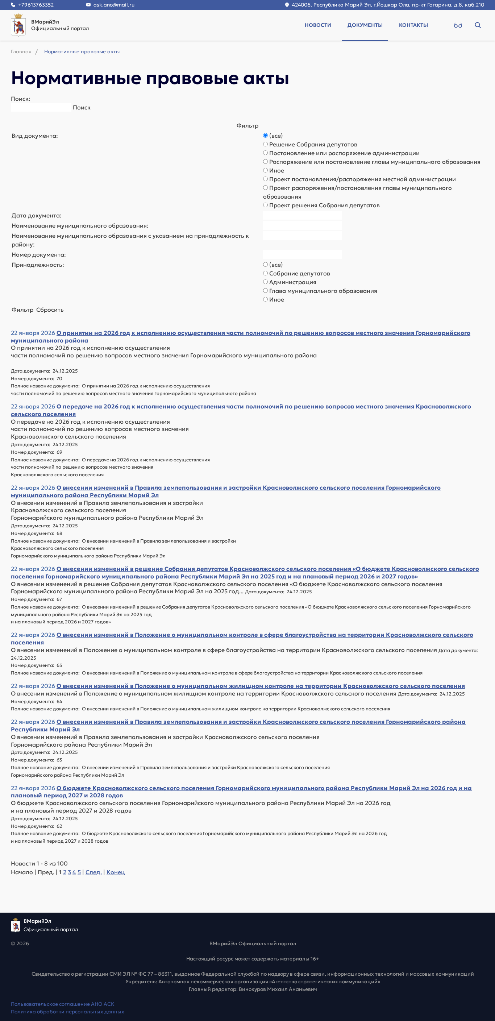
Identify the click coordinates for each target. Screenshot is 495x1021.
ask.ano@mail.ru (113, 4)
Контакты (413, 25)
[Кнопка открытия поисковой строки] (477, 25)
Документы (365, 25)
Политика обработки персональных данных (67, 1011)
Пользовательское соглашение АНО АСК (63, 1004)
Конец (116, 872)
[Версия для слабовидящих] (458, 25)
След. (94, 872)
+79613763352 (36, 4)
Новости (318, 25)
